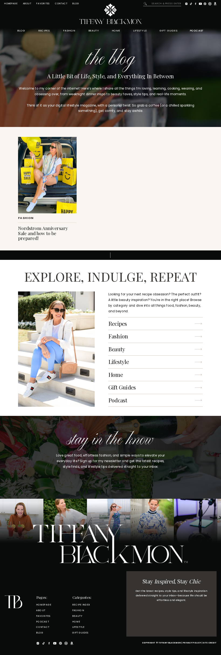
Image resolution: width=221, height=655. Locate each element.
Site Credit (209, 643)
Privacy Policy (192, 643)
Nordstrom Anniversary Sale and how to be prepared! (43, 233)
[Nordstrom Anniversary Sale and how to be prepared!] (47, 175)
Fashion (26, 218)
